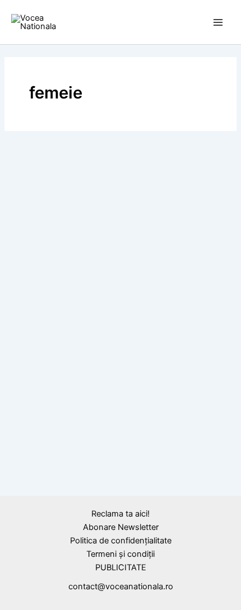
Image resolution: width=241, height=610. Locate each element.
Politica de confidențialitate (121, 541)
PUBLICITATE (120, 567)
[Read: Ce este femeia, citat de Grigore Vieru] (120, 449)
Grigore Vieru (65, 495)
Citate (27, 495)
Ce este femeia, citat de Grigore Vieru (110, 515)
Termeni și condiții (120, 554)
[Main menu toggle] (218, 22)
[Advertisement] (120, 250)
